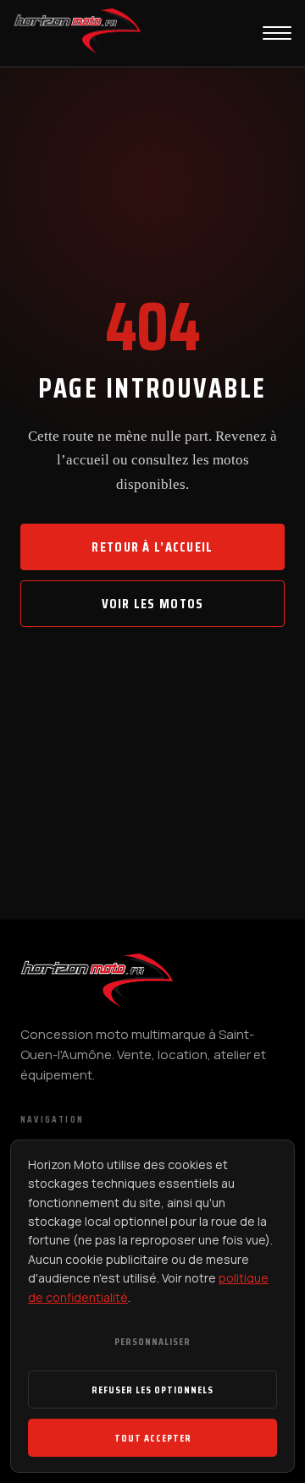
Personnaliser (152, 1341)
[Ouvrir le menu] (277, 33)
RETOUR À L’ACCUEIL (152, 546)
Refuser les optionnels (153, 1389)
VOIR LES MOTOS (153, 603)
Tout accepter (152, 1438)
